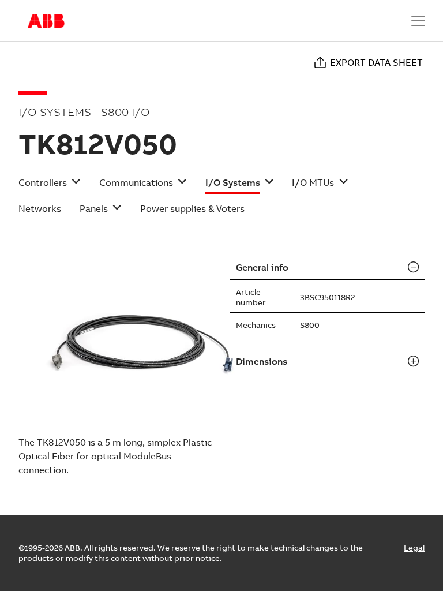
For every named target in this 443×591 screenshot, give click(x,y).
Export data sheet (376, 62)
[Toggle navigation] (418, 21)
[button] (49, 186)
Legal (414, 548)
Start (46, 21)
